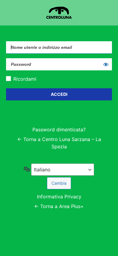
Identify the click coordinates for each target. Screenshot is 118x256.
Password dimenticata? (59, 129)
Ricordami (24, 79)
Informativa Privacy (59, 197)
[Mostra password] (106, 64)
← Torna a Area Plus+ (59, 206)
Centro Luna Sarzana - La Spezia (59, 12)
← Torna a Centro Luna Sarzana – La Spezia (59, 143)
